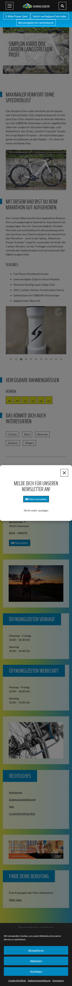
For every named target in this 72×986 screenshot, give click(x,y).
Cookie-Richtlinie (17, 980)
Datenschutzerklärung (39, 980)
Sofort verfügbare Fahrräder (50, 16)
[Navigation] (9, 6)
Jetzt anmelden (37, 499)
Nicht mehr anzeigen (36, 510)
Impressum (58, 980)
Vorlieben (36, 971)
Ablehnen (36, 961)
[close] (64, 473)
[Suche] (62, 6)
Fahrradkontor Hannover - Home (36, 6)
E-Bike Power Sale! (17, 16)
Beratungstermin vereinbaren (36, 22)
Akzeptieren (36, 950)
